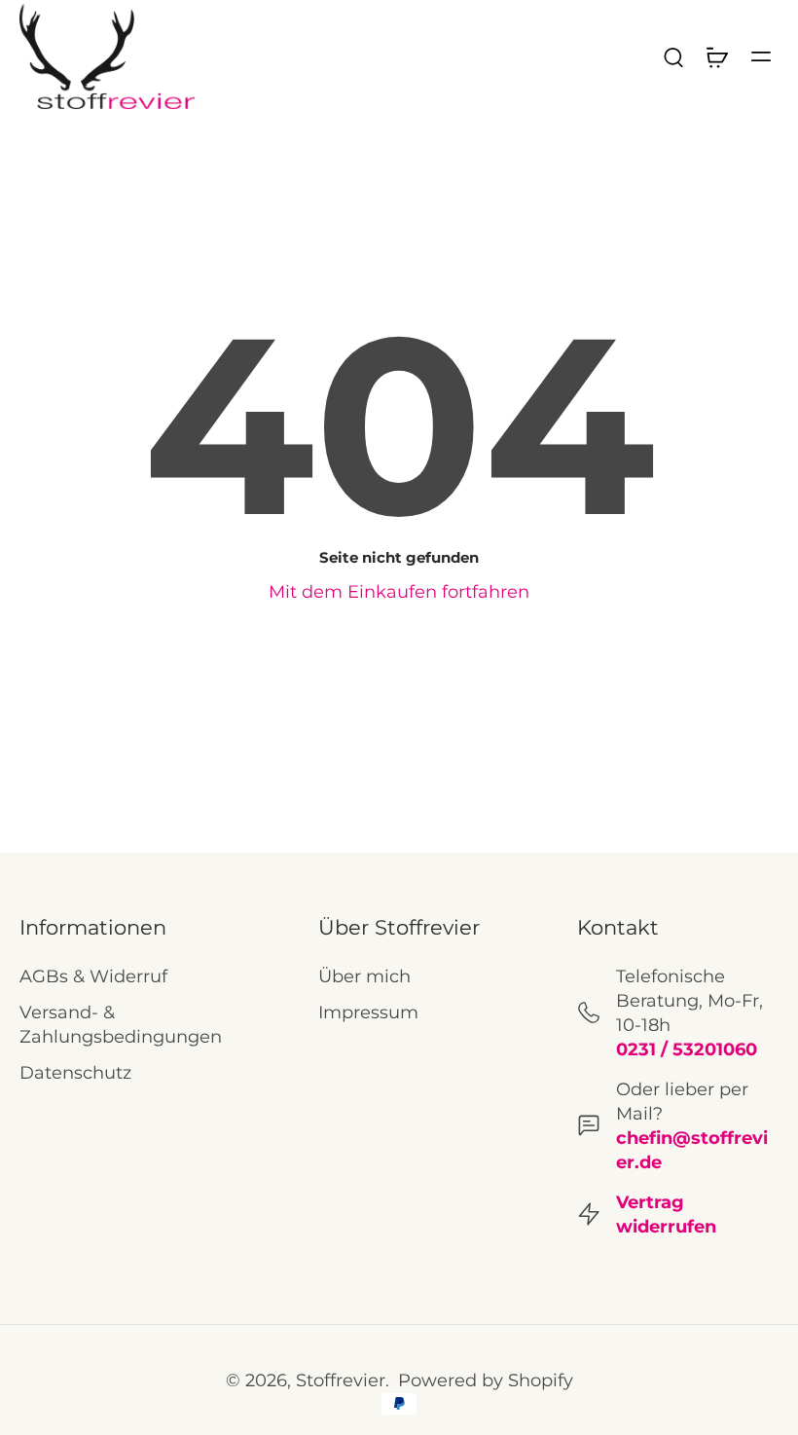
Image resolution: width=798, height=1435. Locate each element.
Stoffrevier (340, 1380)
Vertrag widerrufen (666, 1214)
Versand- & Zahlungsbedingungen (120, 1024)
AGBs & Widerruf (93, 976)
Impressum (368, 1012)
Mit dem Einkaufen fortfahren (399, 591)
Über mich (364, 976)
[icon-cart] (716, 56)
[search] (673, 56)
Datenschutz (75, 1072)
